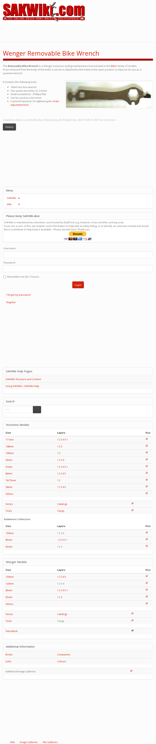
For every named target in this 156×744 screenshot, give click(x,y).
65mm (9, 546)
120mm (10, 583)
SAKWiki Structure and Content (23, 379)
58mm (9, 487)
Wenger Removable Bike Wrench (51, 53)
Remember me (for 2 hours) (23, 276)
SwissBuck (12, 631)
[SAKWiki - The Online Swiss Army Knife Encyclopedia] (42, 12)
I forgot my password (18, 294)
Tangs (60, 511)
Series (9, 504)
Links (8, 661)
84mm (9, 473)
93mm (9, 460)
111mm (10, 439)
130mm (10, 533)
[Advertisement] (87, 32)
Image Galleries (28, 742)
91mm (9, 467)
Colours (61, 661)
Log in (78, 285)
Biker (114, 66)
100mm (10, 453)
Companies (63, 654)
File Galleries (50, 742)
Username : (10, 248)
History (9, 127)
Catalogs (62, 504)
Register (11, 302)
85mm (9, 539)
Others (10, 494)
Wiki (12, 742)
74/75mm (11, 480)
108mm (10, 446)
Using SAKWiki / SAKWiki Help (22, 386)
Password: (9, 262)
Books (9, 654)
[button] (140, 50)
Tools (9, 511)
